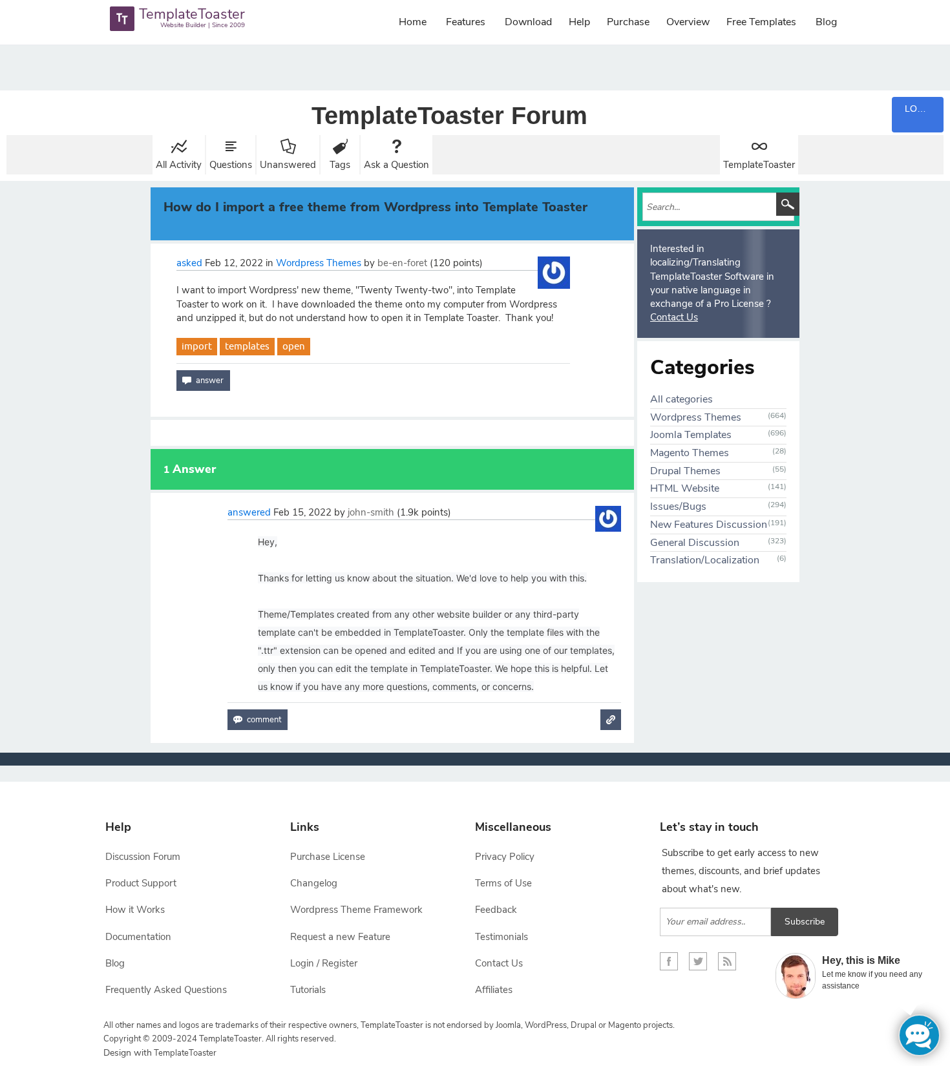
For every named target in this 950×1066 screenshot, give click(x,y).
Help (579, 22)
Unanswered (288, 164)
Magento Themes (689, 453)
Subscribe (805, 921)
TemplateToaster (759, 164)
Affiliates (493, 989)
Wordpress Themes (318, 262)
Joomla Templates (691, 435)
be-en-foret (402, 262)
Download (528, 22)
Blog (826, 22)
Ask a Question (396, 164)
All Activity (179, 164)
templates (247, 345)
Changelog (313, 883)
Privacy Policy (504, 856)
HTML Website (684, 488)
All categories (681, 399)
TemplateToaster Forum (449, 115)
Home (413, 22)
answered (249, 512)
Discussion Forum (142, 856)
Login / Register (323, 963)
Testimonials (501, 936)
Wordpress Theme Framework (356, 909)
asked (189, 262)
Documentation (138, 936)
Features (465, 22)
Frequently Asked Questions (166, 989)
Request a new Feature (340, 936)
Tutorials (308, 989)
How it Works (135, 909)
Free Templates (761, 22)
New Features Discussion (708, 524)
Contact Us (674, 317)
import (197, 345)
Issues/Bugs (678, 506)
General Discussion (694, 543)
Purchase (628, 22)
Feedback (496, 909)
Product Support (140, 883)
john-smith (371, 512)
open (293, 345)
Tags (340, 164)
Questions (230, 164)
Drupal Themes (685, 471)
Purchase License (327, 856)
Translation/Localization (704, 560)
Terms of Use (503, 883)
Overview (688, 22)
